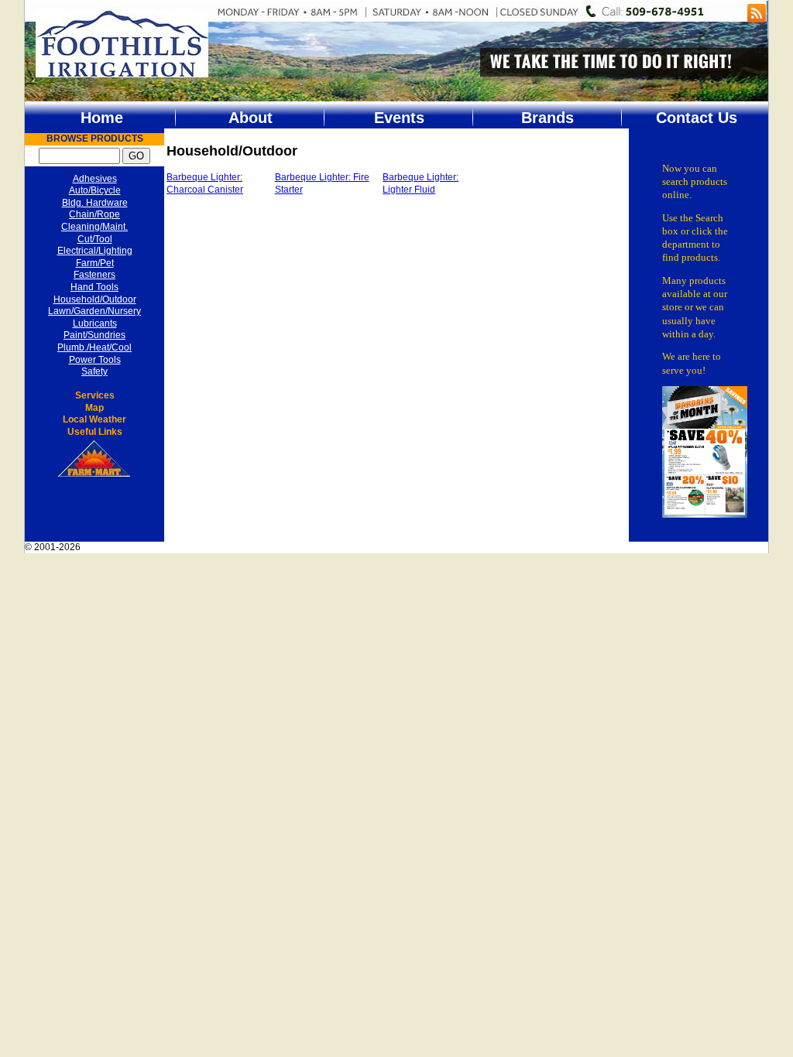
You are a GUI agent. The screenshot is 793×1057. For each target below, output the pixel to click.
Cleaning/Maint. (94, 226)
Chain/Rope (94, 214)
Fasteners (94, 274)
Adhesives (95, 178)
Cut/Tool (94, 239)
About (250, 117)
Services (95, 395)
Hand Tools (94, 287)
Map (94, 407)
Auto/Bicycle (95, 190)
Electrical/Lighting (94, 250)
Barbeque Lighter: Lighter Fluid (420, 183)
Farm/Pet (95, 263)
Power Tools (95, 359)
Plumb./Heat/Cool (94, 347)
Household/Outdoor (94, 299)
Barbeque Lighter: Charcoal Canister (204, 183)
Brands (547, 117)
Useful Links (94, 431)
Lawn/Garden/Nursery (94, 311)
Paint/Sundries (94, 335)
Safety (94, 371)
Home (102, 117)
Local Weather (94, 419)
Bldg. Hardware (95, 202)
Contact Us (696, 117)
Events (399, 117)
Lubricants (95, 323)
